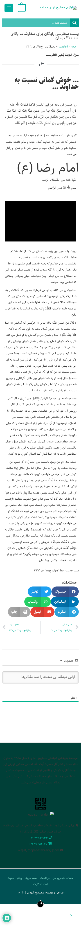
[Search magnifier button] (74, 22)
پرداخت (45, 877)
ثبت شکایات (40, 884)
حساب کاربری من (63, 877)
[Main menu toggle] (8, 8)
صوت (10, 877)
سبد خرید (31, 877)
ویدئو (19, 877)
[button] (65, 591)
